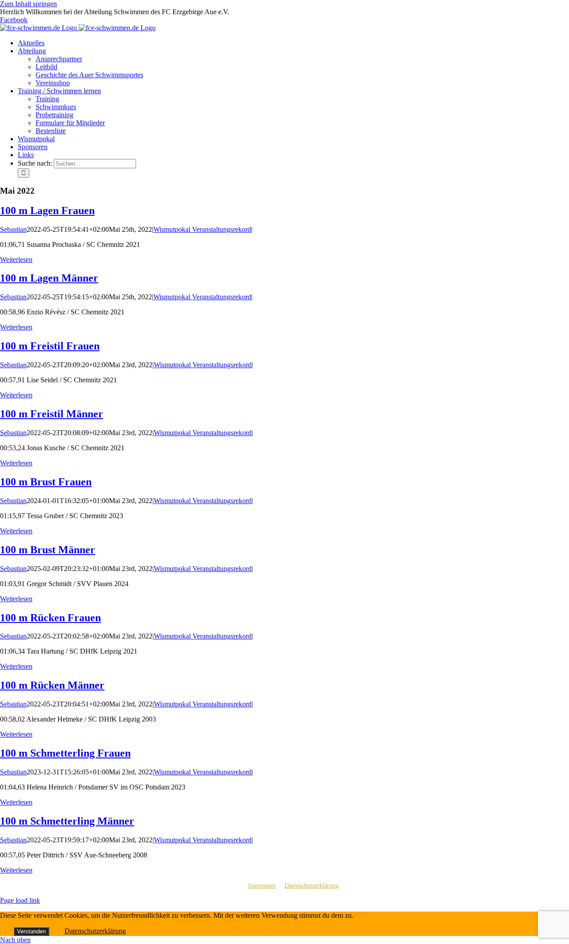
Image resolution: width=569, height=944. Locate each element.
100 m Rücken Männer (52, 685)
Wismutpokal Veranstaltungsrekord (202, 229)
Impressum (262, 885)
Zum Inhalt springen (28, 4)
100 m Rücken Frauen (50, 617)
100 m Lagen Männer (49, 278)
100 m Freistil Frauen (50, 346)
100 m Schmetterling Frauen (65, 753)
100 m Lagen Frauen (47, 210)
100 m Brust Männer (47, 549)
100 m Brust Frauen (46, 482)
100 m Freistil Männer (51, 414)
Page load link (20, 900)
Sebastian (13, 229)
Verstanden (31, 931)
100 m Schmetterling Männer (67, 821)
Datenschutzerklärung (311, 885)
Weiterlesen (16, 259)
